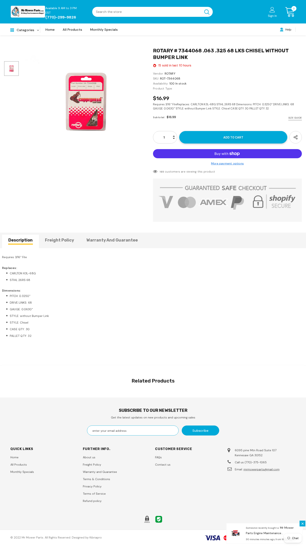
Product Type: (163, 88)
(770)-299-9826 (60, 17)
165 (162, 171)
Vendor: (158, 73)
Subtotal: (159, 117)
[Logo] (27, 11)
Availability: (161, 83)
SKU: (156, 78)
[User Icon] (272, 9)
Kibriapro (96, 537)
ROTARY (170, 73)
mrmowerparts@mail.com (262, 469)
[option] (86, 101)
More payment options (227, 163)
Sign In (272, 16)
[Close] (302, 523)
